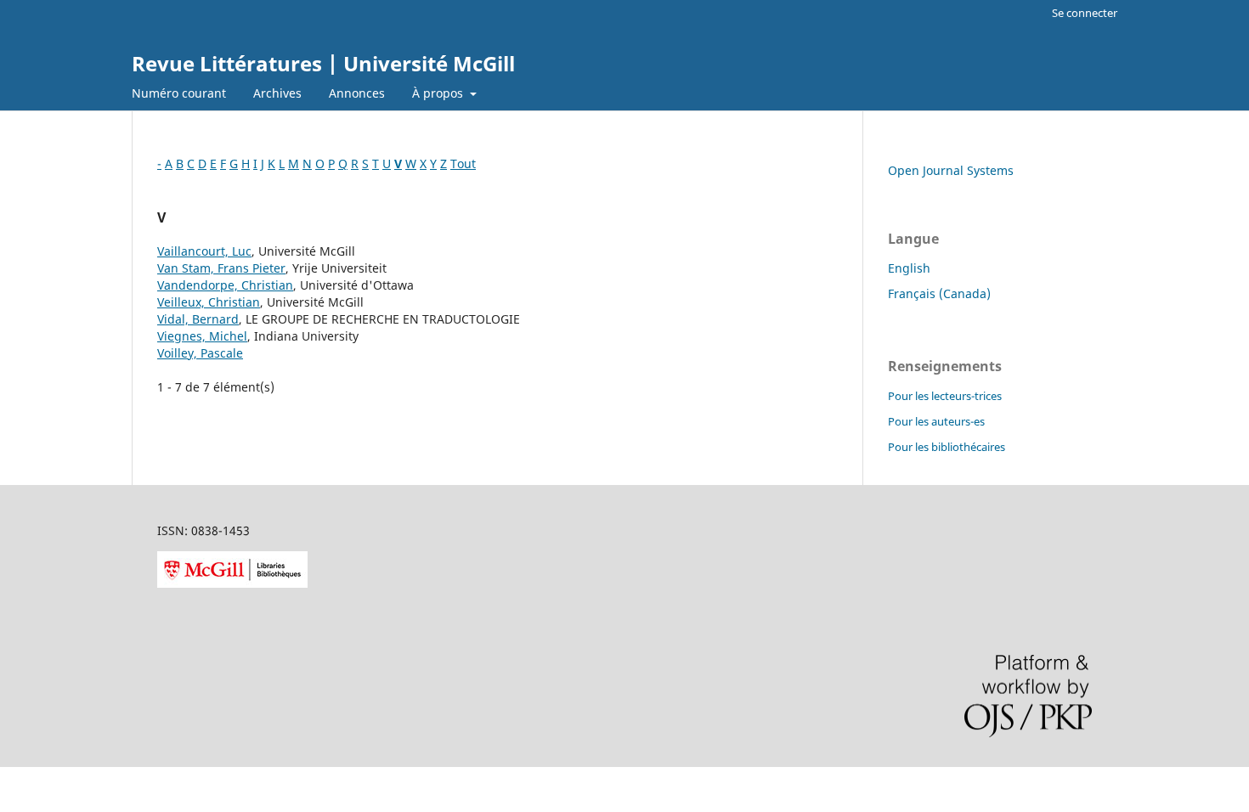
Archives (277, 93)
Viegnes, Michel (202, 336)
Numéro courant (179, 93)
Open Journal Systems (951, 170)
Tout (463, 163)
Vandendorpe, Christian (225, 285)
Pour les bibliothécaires (946, 446)
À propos (439, 93)
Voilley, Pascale (200, 353)
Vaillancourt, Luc (204, 251)
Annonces (357, 93)
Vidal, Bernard (198, 319)
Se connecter (1084, 12)
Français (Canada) (939, 293)
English (909, 268)
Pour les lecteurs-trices (945, 395)
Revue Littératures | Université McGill (323, 63)
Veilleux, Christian (208, 302)
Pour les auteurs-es (936, 421)
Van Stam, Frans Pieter (221, 268)
